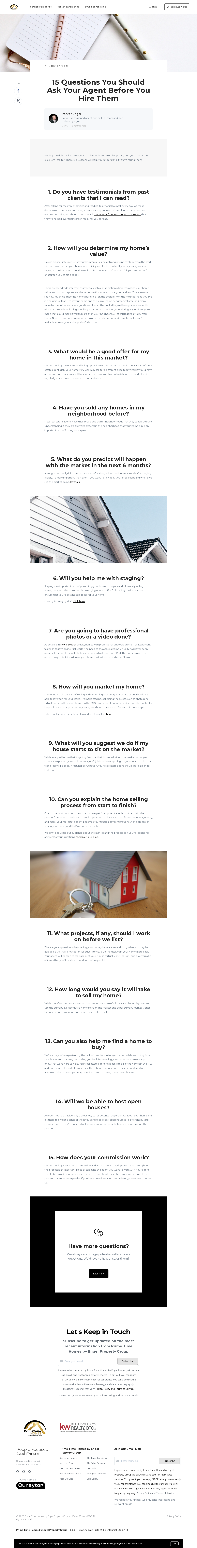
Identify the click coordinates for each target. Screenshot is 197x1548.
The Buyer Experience (97, 1458)
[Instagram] (29, 1471)
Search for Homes (41, 7)
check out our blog (87, 837)
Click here (79, 601)
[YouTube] (23, 1471)
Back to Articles (58, 65)
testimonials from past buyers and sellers (117, 214)
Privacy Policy (174, 1516)
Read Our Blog (66, 1478)
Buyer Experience (95, 7)
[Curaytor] (30, 1488)
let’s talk (75, 482)
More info (147, 1543)
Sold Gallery (92, 1478)
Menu (154, 7)
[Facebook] (17, 1471)
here (109, 714)
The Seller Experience (97, 1463)
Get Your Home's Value (70, 1473)
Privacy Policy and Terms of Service (114, 1388)
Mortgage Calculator (96, 1473)
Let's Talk (91, 1468)
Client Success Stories (70, 1468)
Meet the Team (67, 1463)
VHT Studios (69, 644)
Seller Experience (68, 7)
